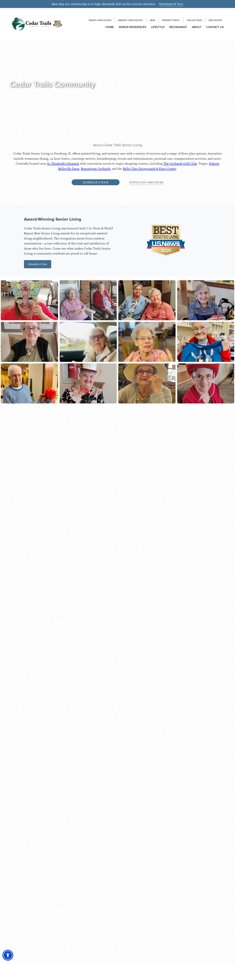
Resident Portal (171, 20)
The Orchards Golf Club (180, 163)
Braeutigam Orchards (95, 168)
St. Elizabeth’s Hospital (63, 163)
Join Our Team (194, 20)
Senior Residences (132, 27)
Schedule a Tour (95, 182)
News (152, 20)
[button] (7, 955)
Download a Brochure (146, 182)
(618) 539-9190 (215, 20)
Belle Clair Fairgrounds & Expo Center (149, 168)
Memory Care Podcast (130, 20)
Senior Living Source (100, 20)
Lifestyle (157, 27)
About (196, 27)
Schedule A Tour (171, 3)
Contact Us (215, 27)
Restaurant (178, 27)
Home (110, 27)
